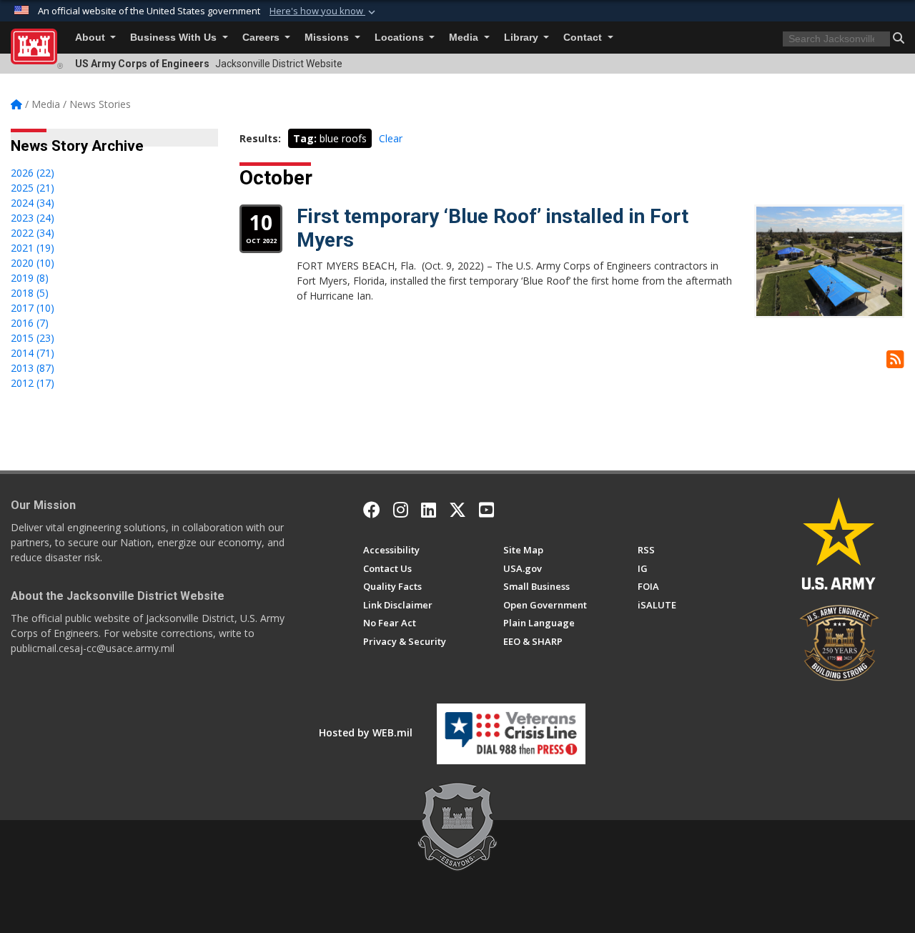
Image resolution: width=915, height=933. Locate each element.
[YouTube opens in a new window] (486, 510)
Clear (390, 138)
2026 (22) (32, 172)
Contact (584, 37)
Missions (328, 37)
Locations (401, 37)
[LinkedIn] (428, 510)
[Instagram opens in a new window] (400, 510)
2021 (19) (32, 248)
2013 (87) (32, 368)
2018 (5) (30, 293)
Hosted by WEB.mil (365, 732)
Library (522, 37)
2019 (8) (30, 278)
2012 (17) (32, 383)
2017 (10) (32, 308)
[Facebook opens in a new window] (371, 510)
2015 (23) (32, 338)
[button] (323, 11)
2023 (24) (32, 217)
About (91, 37)
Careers (262, 37)
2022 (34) (32, 233)
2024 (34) (32, 202)
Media (465, 37)
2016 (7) (30, 323)
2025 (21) (32, 187)
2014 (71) (32, 353)
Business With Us (174, 37)
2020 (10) (32, 263)
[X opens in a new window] (457, 510)
